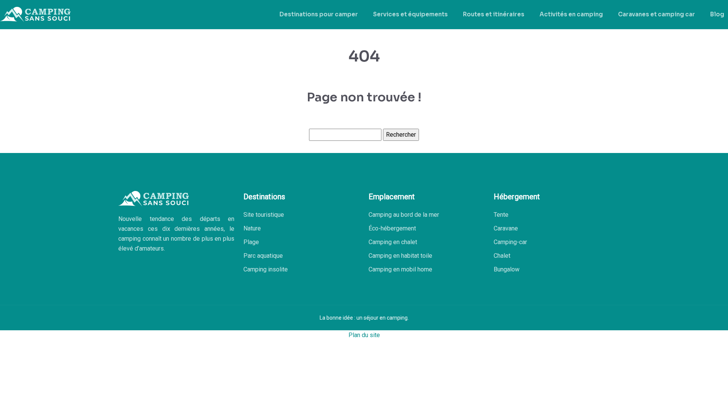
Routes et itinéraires (493, 14)
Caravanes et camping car (656, 14)
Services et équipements (410, 14)
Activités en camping (571, 14)
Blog (717, 14)
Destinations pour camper (318, 14)
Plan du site (364, 335)
